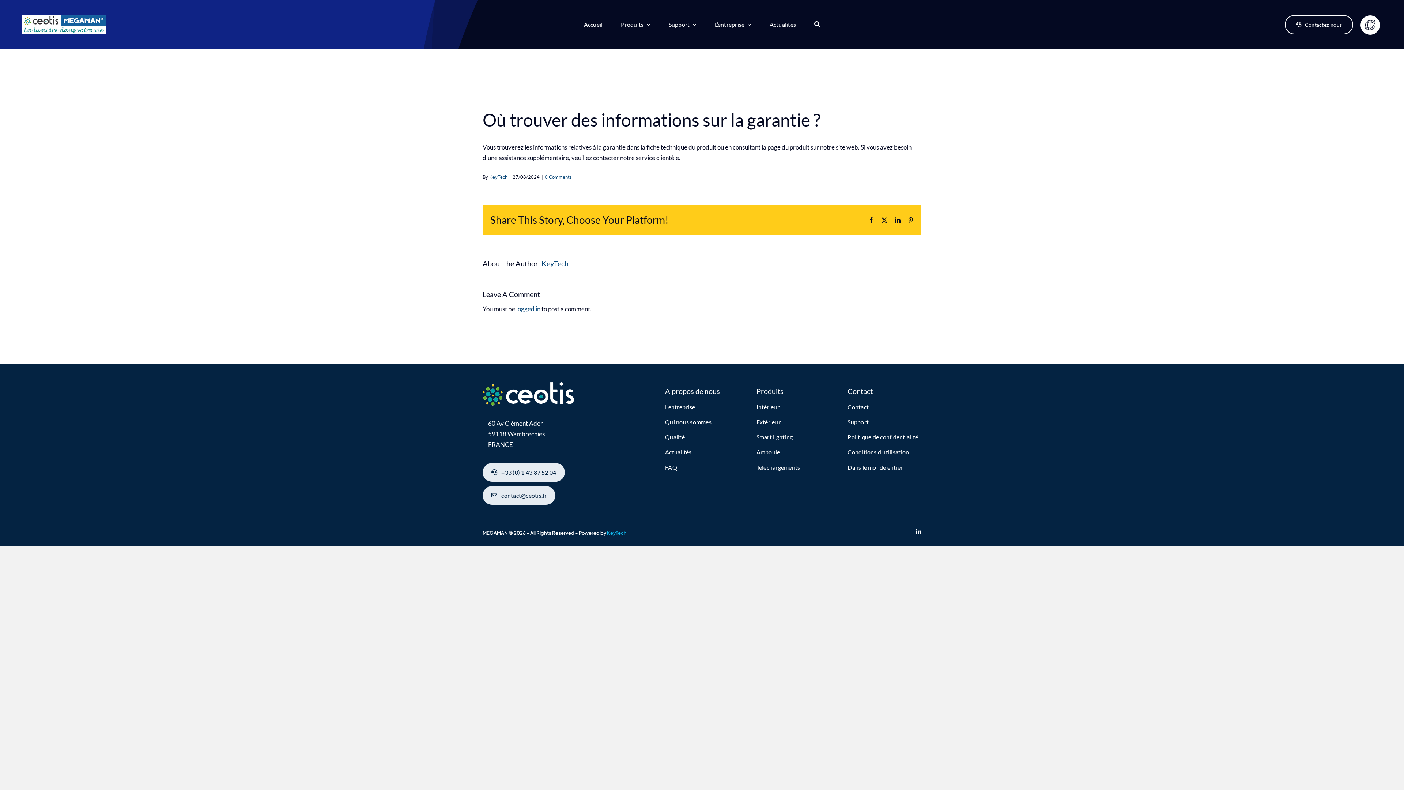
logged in (528, 309)
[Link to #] (1370, 25)
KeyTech (498, 177)
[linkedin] (918, 531)
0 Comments (558, 177)
